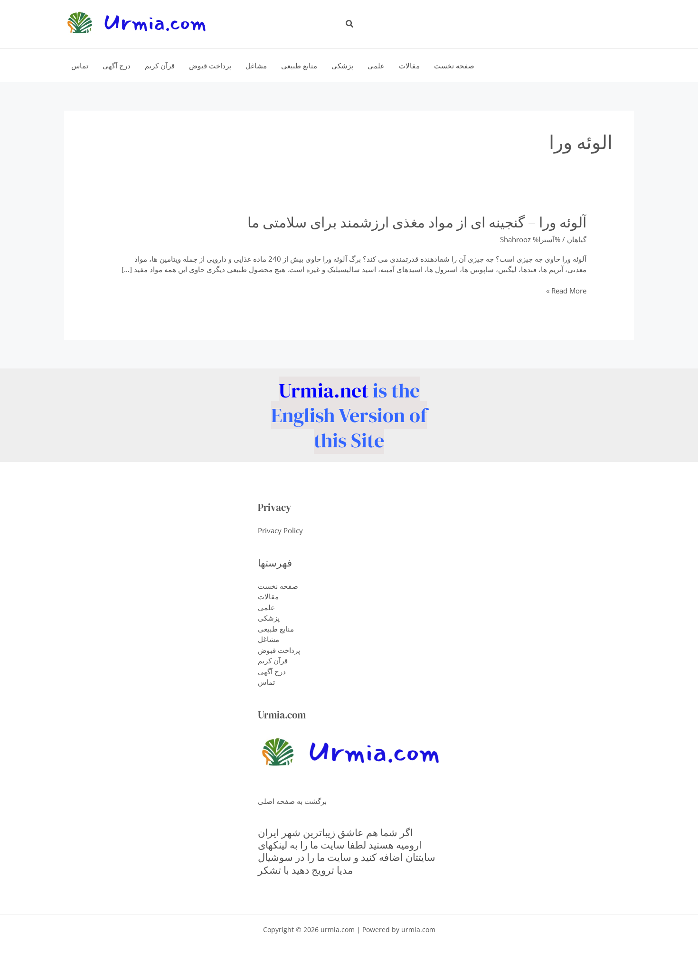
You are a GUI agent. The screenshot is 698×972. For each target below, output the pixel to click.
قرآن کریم (273, 660)
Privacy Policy (280, 530)
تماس (266, 682)
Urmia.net (323, 390)
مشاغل (268, 639)
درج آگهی (272, 671)
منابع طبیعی (276, 628)
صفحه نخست (278, 586)
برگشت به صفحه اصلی (292, 801)
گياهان (576, 239)
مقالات (268, 596)
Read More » (566, 290)
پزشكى (269, 618)
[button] (349, 24)
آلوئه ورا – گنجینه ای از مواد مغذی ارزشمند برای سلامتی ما (416, 222)
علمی (266, 607)
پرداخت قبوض (279, 650)
